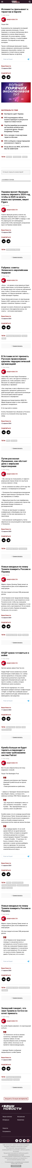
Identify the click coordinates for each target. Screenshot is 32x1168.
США (23, 727)
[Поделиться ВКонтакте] (4, 77)
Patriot (9, 882)
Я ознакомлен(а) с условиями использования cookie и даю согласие (17, 1162)
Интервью (6, 1120)
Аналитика (20, 1120)
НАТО (4, 338)
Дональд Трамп (12, 635)
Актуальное (21, 1116)
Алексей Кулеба (17, 882)
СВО (19, 635)
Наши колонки (7, 1116)
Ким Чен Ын (11, 727)
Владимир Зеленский (13, 336)
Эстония (14, 440)
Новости (5, 1128)
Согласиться (16, 1166)
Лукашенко (23, 548)
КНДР (18, 727)
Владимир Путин (12, 548)
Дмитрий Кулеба (22, 885)
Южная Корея (6, 729)
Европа (9, 157)
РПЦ (8, 440)
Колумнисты (7, 1131)
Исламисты (17, 157)
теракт (25, 157)
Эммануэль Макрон (13, 249)
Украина (25, 635)
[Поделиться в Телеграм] (8, 77)
